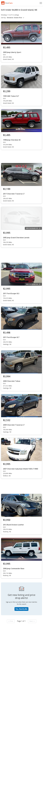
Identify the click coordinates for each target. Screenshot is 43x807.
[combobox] (16, 17)
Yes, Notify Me (21, 609)
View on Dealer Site (32, 228)
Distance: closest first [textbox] (14, 17)
